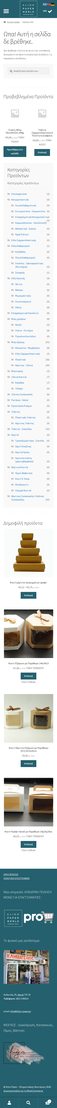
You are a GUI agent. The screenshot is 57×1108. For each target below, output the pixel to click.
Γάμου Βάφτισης (24, 473)
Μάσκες (19, 289)
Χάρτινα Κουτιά (19, 467)
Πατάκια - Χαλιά (19, 400)
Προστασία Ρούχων (21, 405)
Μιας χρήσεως (18, 318)
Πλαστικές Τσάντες (25, 417)
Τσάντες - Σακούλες (21, 428)
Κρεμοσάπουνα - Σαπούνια (29, 222)
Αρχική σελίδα (13, 22)
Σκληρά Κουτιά (23, 490)
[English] (49, 4)
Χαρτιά (15, 434)
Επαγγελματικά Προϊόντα (24, 313)
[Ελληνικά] (45, 4)
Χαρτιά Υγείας (22, 452)
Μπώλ (18, 324)
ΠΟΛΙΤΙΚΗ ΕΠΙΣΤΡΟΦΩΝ (16, 878)
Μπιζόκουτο (21, 484)
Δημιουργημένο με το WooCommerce (23, 1090)
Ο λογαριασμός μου (9, 1103)
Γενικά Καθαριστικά (25, 205)
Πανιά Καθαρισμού (25, 257)
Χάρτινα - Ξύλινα (24, 365)
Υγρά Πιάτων (22, 234)
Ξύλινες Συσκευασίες (22, 394)
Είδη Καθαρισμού (20, 245)
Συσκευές (20, 272)
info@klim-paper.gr (20, 1011)
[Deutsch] (53, 4)
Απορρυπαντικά (20, 199)
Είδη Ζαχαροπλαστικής (23, 240)
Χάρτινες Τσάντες (24, 423)
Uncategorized (19, 193)
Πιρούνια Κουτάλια (25, 336)
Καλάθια (19, 382)
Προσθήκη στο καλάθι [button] (15, 151)
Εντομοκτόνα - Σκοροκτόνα (30, 211)
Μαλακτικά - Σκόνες (25, 228)
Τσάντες (15, 411)
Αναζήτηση (28, 1103)
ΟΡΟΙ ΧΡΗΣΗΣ (10, 874)
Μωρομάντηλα (23, 295)
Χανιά (21, 994)
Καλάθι (44, 1100)
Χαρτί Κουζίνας (23, 446)
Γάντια (18, 284)
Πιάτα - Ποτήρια (24, 330)
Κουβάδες (20, 251)
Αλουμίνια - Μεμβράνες (27, 347)
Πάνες (18, 307)
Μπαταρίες (17, 371)
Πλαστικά (20, 359)
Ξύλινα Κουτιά (18, 376)
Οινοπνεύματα (23, 301)
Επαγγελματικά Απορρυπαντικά (32, 216)
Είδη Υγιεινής (18, 278)
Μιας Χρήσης (17, 342)
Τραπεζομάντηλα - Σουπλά (29, 440)
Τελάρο (19, 388)
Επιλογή (42, 152)
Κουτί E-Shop (22, 478)
